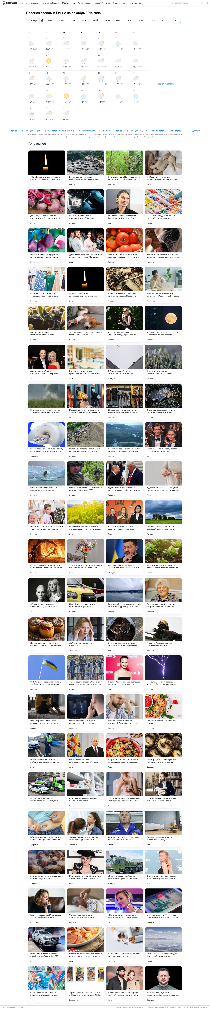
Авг (130, 20)
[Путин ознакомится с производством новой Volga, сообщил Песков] (85, 751)
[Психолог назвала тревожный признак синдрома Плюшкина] (124, 285)
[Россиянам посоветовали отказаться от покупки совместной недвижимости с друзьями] (163, 829)
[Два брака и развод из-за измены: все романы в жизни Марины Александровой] (85, 246)
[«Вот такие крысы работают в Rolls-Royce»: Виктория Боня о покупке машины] (124, 207)
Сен (141, 20)
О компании (11, 1007)
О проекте (117, 1007)
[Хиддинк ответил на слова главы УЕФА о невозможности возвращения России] (124, 829)
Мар (73, 20)
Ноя (164, 20)
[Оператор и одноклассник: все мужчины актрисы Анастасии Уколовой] (163, 868)
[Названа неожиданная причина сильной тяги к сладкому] (163, 207)
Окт (153, 20)
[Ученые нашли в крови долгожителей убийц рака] (85, 207)
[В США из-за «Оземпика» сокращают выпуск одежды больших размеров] (46, 285)
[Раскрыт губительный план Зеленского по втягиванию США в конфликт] (124, 557)
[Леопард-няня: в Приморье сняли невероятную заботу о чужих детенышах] (124, 169)
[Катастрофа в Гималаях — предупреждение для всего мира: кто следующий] (85, 169)
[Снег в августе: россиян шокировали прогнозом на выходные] (163, 363)
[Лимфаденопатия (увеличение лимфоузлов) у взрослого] (85, 829)
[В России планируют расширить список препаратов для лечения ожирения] (46, 829)
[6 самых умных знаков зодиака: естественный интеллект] (163, 790)
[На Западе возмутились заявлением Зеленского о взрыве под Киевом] (163, 984)
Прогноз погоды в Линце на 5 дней (59, 131)
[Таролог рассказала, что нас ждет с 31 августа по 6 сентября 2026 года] (85, 984)
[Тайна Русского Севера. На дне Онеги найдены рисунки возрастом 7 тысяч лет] (163, 945)
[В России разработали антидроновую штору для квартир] (124, 363)
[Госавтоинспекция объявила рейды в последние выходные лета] (46, 751)
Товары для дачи (192, 131)
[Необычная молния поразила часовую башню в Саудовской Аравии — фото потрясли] (163, 673)
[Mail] (3, 3)
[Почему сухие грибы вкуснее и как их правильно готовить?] (163, 751)
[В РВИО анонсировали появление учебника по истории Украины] (46, 673)
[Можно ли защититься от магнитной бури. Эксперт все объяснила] (124, 712)
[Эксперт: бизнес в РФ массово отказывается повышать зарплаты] (163, 906)
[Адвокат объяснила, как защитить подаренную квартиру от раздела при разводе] (163, 479)
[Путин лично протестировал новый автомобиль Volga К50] (46, 945)
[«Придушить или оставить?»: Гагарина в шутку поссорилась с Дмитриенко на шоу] (124, 906)
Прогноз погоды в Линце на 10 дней (131, 131)
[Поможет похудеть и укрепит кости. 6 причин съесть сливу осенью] (46, 246)
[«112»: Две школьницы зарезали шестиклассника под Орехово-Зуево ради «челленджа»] (46, 169)
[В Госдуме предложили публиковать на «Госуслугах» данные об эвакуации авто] (46, 790)
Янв (50, 20)
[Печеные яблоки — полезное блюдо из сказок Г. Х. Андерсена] (46, 635)
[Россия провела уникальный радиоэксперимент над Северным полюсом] (46, 479)
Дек (176, 20)
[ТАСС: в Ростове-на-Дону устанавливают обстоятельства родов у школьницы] (163, 169)
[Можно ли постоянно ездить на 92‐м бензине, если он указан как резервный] (85, 402)
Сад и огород (175, 131)
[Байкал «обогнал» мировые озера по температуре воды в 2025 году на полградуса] (124, 596)
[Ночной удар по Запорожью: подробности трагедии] (85, 596)
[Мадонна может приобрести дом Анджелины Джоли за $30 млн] (85, 868)
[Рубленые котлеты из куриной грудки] (163, 712)
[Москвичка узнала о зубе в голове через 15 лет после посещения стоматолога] (85, 712)
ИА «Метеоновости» (201, 1007)
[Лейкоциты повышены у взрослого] (85, 635)
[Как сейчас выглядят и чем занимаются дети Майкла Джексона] (124, 518)
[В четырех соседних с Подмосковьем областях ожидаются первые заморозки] (46, 324)
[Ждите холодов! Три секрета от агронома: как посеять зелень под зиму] (163, 557)
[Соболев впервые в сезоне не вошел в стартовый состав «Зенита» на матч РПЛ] (46, 984)
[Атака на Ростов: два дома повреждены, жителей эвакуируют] (163, 635)
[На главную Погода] (11, 3)
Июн (107, 20)
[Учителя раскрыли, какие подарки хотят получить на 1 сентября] (85, 557)
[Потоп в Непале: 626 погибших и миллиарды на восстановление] (85, 440)
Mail (3, 1007)
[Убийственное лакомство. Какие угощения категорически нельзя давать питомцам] (163, 246)
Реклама (21, 1007)
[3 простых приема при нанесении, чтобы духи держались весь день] (124, 790)
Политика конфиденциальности (134, 1007)
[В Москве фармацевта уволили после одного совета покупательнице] (85, 790)
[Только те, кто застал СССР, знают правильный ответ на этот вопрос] (85, 673)
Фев (61, 20)
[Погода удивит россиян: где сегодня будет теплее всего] (163, 518)
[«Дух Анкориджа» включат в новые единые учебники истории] (124, 479)
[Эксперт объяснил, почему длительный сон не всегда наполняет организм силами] (85, 906)
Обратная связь (175, 1007)
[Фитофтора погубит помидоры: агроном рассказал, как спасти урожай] (124, 246)
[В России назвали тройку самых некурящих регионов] (124, 945)
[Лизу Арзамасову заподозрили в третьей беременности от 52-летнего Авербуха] (124, 984)
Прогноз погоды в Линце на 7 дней (94, 131)
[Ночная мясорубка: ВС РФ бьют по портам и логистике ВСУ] (85, 479)
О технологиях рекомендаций (158, 1007)
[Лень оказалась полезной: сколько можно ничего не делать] (85, 324)
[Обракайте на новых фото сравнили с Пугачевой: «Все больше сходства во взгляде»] (46, 596)
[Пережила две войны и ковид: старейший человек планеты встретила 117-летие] (163, 596)
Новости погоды (158, 131)
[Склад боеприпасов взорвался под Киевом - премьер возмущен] (46, 557)
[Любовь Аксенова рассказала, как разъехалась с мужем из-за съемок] (124, 673)
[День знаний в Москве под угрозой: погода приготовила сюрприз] (124, 324)
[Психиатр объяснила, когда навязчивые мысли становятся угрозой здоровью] (46, 712)
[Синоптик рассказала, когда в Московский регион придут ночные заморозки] (163, 402)
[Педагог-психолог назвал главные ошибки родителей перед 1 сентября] (46, 518)
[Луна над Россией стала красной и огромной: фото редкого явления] (163, 324)
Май (95, 20)
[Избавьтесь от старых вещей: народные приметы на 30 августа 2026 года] (124, 402)
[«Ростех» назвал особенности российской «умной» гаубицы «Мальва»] (124, 868)
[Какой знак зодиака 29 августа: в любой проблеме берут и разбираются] (46, 906)
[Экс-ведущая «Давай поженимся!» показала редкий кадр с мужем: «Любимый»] (46, 363)
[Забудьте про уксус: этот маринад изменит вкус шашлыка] (46, 868)
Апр (84, 20)
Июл (118, 20)
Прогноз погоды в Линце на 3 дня (25, 131)
